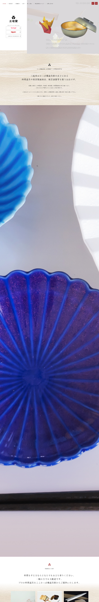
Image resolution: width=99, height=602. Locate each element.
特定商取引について (39, 3)
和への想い (29, 3)
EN (96, 3)
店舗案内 (17, 3)
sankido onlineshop (13, 36)
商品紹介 (11, 3)
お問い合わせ (50, 3)
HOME (4, 3)
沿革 (23, 3)
